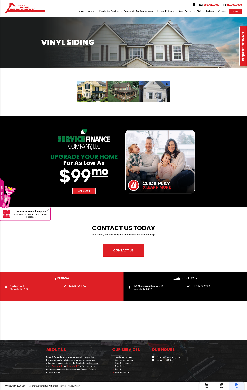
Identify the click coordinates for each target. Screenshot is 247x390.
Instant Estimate (165, 11)
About (91, 11)
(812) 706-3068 (79, 286)
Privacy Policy (74, 386)
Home (80, 11)
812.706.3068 (234, 4)
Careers (222, 11)
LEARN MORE (84, 190)
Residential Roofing (123, 357)
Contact (235, 11)
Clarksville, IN (57, 366)
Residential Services (109, 11)
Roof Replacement (123, 363)
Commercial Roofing (124, 360)
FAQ (199, 11)
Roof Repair (120, 366)
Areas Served (185, 11)
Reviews (210, 11)
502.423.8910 (211, 4)
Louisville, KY (73, 366)
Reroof (118, 369)
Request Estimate (243, 46)
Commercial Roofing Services (138, 11)
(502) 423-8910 (203, 286)
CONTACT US (123, 250)
